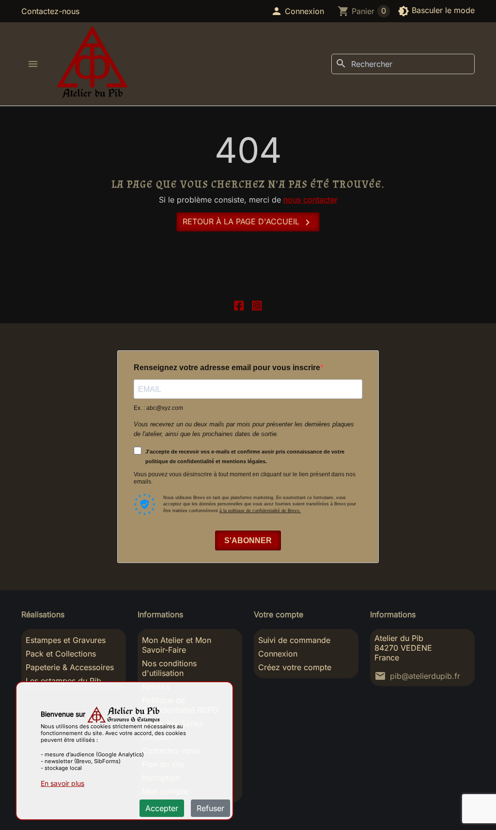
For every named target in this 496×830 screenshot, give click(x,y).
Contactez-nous (50, 11)
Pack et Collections (61, 653)
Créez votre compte (294, 667)
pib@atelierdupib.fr (425, 676)
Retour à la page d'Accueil (248, 222)
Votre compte (278, 614)
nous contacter (310, 199)
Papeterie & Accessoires (70, 667)
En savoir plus (62, 783)
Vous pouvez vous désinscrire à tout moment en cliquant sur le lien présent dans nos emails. (245, 478)
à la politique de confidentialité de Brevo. (260, 510)
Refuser (210, 808)
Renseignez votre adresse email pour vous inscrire (227, 367)
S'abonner (248, 540)
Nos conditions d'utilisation (169, 668)
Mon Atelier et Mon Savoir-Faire (176, 645)
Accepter (161, 808)
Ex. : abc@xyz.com (158, 408)
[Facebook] (239, 305)
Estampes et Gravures (66, 640)
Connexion (277, 653)
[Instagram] (257, 305)
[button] (297, 11)
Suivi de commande (294, 640)
